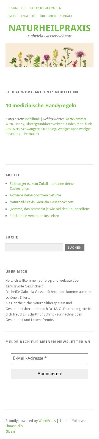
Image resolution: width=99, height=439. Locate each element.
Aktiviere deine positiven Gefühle (35, 195)
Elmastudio (14, 426)
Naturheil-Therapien (45, 8)
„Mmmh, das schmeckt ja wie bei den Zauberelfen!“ (50, 209)
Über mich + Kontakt (56, 16)
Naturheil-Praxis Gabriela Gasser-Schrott (41, 202)
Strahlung (48, 129)
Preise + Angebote (21, 16)
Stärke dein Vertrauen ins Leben (34, 216)
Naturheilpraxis (50, 28)
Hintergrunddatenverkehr (45, 124)
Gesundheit (16, 8)
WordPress (47, 421)
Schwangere (30, 129)
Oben (10, 431)
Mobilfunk (32, 119)
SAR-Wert (13, 129)
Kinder (70, 124)
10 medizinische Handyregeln (41, 105)
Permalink (31, 134)
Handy (19, 124)
